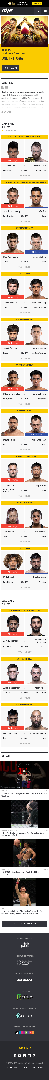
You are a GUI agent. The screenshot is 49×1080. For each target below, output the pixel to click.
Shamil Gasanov (10, 348)
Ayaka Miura (8, 531)
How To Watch (10, 68)
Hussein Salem (10, 733)
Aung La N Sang (39, 302)
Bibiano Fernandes (11, 394)
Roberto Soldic (39, 257)
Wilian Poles (40, 687)
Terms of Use (37, 1067)
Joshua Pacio (9, 165)
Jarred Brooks (39, 165)
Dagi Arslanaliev (10, 257)
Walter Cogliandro (38, 733)
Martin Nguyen (39, 348)
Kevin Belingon (39, 394)
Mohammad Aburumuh (40, 641)
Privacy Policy (11, 1067)
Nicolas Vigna (39, 577)
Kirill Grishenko (39, 439)
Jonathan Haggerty (11, 211)
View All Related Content (24, 924)
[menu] (45, 10)
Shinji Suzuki (40, 485)
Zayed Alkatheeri (10, 640)
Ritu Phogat (40, 531)
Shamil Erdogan (10, 302)
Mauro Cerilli (9, 439)
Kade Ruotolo (9, 577)
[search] (37, 11)
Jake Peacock (9, 485)
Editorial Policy (25, 1067)
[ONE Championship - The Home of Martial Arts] (7, 11)
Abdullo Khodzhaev (11, 687)
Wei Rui (42, 211)
